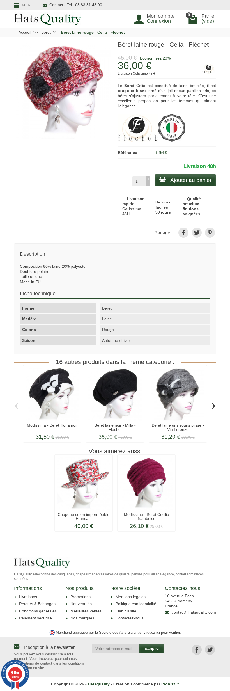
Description (32, 254)
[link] (183, 232)
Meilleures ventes (86, 611)
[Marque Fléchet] (138, 127)
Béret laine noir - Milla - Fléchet (115, 427)
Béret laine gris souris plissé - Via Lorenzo (178, 427)
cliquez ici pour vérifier (162, 633)
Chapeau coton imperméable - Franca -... (83, 516)
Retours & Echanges (37, 603)
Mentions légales (131, 596)
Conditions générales (38, 611)
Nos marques (82, 618)
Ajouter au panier (190, 180)
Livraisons (28, 596)
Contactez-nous (130, 618)
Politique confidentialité (136, 603)
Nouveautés (81, 603)
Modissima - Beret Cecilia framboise (146, 516)
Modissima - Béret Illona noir (52, 425)
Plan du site (126, 611)
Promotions (80, 596)
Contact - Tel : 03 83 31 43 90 (75, 5)
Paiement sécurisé (35, 618)
